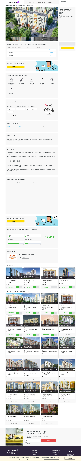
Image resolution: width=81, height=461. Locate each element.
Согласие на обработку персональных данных (16, 457)
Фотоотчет (45, 39)
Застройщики (41, 2)
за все (17, 287)
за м (20, 287)
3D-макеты (19, 39)
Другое (10, 111)
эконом (60, 13)
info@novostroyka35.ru (11, 452)
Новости (34, 456)
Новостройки (32, 2)
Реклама (55, 454)
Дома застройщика (25, 258)
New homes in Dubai (70, 454)
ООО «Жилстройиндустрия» (64, 10)
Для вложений (20, 109)
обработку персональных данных (39, 442)
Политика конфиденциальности (13, 456)
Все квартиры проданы (66, 38)
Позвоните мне (15, 66)
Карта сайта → (9, 454)
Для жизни (11, 109)
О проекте (55, 456)
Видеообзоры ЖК (55, 452)
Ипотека (50, 2)
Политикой (28, 443)
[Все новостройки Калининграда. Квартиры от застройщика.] (16, 450)
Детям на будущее (31, 109)
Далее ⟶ (15, 115)
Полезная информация (55, 450)
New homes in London (70, 455)
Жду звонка (48, 440)
